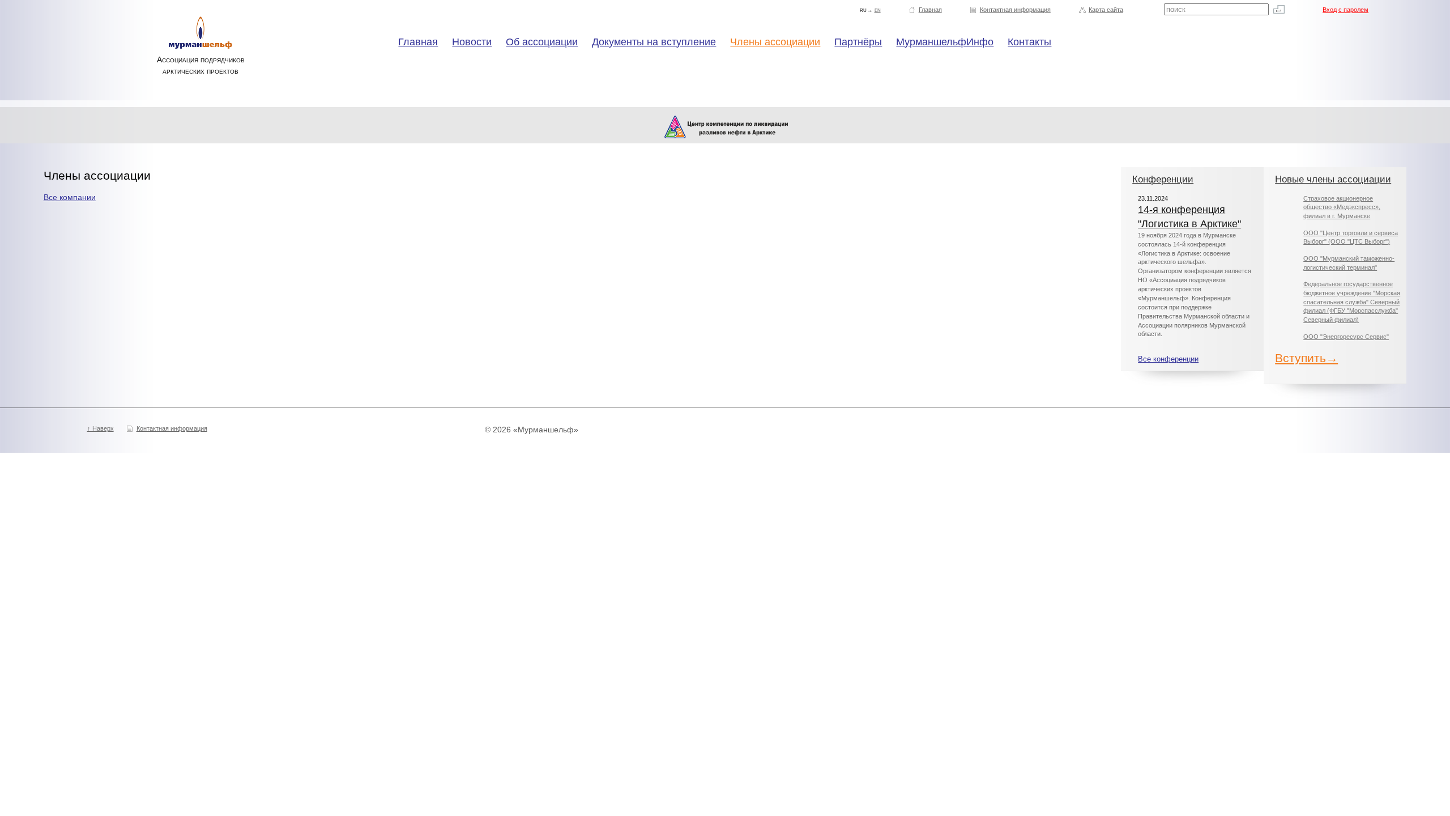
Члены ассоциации (775, 42)
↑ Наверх (100, 428)
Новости (472, 42)
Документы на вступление (654, 42)
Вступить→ (1306, 357)
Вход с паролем (1345, 9)
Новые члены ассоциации (1333, 179)
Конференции (1162, 179)
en (878, 9)
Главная (930, 9)
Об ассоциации (542, 42)
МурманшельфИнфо (944, 42)
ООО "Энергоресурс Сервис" (1346, 336)
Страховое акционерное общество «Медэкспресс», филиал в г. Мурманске (1341, 207)
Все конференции (1168, 359)
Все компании (70, 197)
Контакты (1029, 42)
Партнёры (858, 42)
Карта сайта (1106, 9)
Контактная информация (1015, 9)
